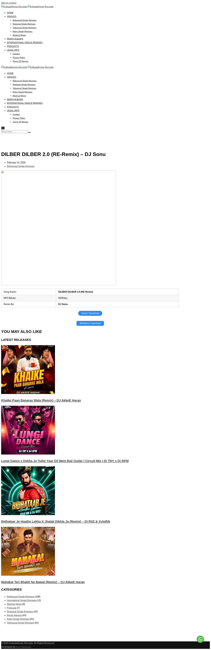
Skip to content (8, 3)
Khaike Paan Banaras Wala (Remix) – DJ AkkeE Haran (41, 400)
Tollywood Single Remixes (24, 28)
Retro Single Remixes (22, 31)
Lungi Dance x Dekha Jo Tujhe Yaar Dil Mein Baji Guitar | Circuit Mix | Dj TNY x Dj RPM (65, 461)
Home (10, 12)
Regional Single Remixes (24, 24)
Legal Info (13, 50)
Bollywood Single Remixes (24, 20)
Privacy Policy (19, 57)
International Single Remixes (25, 42)
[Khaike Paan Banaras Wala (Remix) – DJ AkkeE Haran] (28, 393)
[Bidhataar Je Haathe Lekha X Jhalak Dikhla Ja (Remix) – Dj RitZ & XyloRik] (28, 514)
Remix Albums (15, 39)
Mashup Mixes (19, 35)
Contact (16, 54)
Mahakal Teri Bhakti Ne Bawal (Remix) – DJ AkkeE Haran (43, 582)
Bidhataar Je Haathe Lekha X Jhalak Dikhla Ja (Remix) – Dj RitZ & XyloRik (55, 521)
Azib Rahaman (23, 647)
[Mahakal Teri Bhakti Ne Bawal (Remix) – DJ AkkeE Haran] (28, 575)
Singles (11, 16)
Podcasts (13, 46)
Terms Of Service (20, 61)
